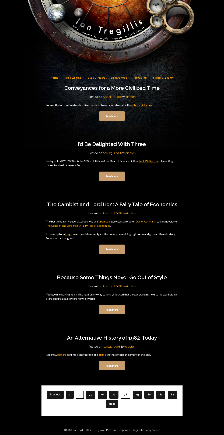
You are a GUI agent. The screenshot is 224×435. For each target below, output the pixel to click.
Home (54, 77)
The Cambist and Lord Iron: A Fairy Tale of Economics (112, 204)
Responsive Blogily (129, 430)
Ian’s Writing (73, 77)
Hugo (68, 234)
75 (90, 394)
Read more (112, 116)
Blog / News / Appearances (107, 77)
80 (149, 394)
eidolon (130, 97)
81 (160, 394)
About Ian (140, 77)
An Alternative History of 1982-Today (112, 338)
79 (137, 394)
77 (114, 394)
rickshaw (146, 105)
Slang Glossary (163, 77)
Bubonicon (103, 221)
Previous (55, 394)
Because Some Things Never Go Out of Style (112, 277)
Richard (61, 354)
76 (102, 394)
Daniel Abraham (145, 221)
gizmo (102, 354)
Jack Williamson (149, 161)
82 (172, 394)
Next (112, 403)
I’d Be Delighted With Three (112, 144)
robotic (136, 105)
